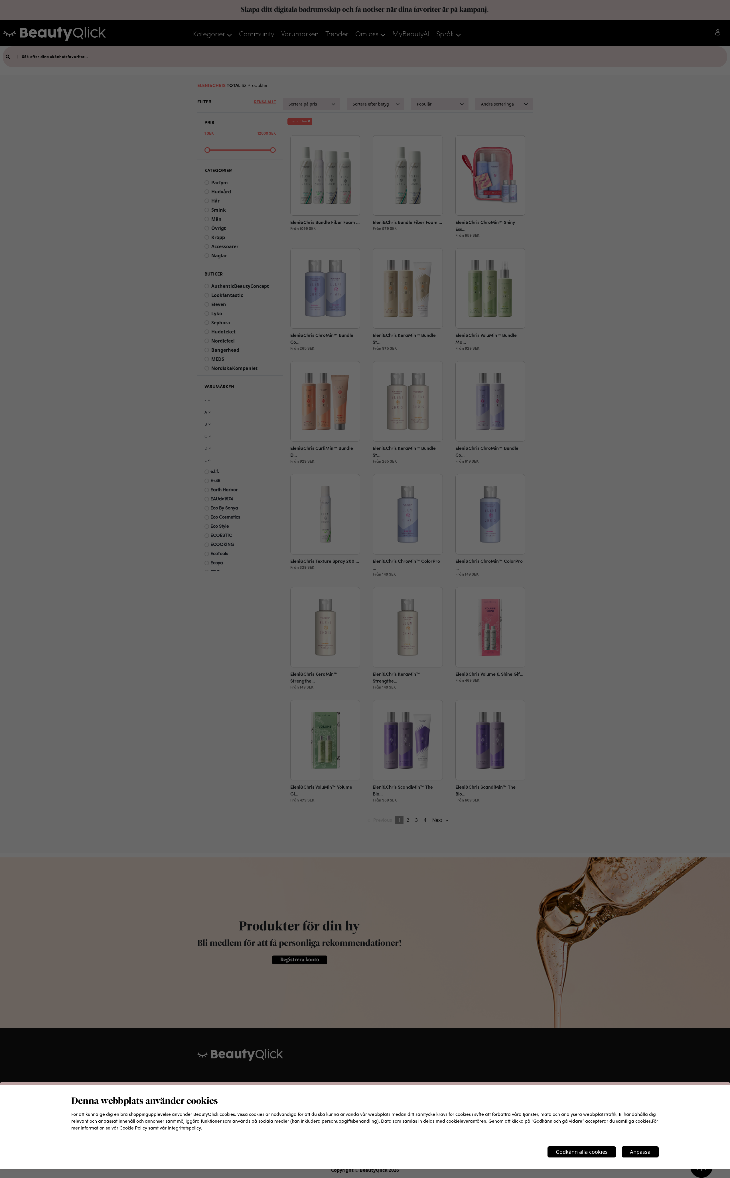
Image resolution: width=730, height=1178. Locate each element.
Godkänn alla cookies (582, 1151)
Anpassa (640, 1151)
